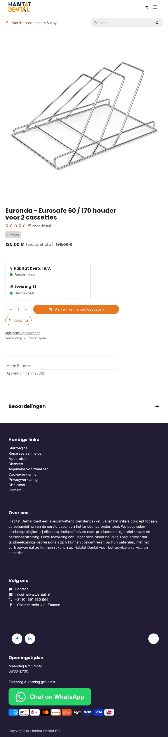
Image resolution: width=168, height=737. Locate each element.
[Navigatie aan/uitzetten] (155, 7)
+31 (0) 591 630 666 (32, 599)
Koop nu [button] (20, 320)
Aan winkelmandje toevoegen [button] (79, 309)
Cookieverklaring (23, 474)
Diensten (16, 464)
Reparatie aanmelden (26, 453)
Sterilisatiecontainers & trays (34, 23)
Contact (15, 490)
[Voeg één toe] (27, 309)
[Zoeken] (157, 22)
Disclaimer (17, 485)
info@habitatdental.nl (32, 594)
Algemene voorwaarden (29, 469)
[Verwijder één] (9, 309)
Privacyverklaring (23, 479)
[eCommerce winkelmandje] (146, 7)
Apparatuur (18, 458)
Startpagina (18, 448)
